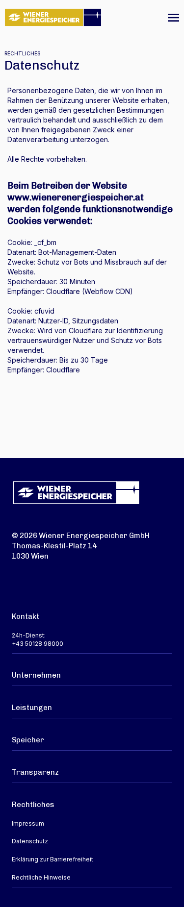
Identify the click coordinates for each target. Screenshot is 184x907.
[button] (173, 17)
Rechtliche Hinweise (41, 877)
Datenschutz (30, 841)
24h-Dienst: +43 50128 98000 (37, 639)
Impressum (28, 823)
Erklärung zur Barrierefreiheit (52, 859)
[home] (53, 13)
